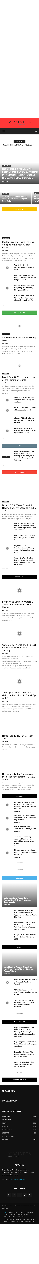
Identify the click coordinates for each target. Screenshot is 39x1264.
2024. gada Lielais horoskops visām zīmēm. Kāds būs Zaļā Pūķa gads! (19, 695)
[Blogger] (9, 1195)
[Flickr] (19, 1195)
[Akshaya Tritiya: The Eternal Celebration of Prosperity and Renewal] (7, 420)
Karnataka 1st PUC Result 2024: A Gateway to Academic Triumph (25, 982)
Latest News (6, 165)
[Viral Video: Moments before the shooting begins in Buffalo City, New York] (7, 818)
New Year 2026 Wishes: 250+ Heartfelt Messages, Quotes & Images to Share (25, 278)
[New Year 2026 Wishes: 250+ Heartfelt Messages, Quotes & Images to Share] (7, 278)
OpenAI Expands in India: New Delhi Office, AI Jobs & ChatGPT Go (25, 538)
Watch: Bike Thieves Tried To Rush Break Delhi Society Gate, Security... (19, 648)
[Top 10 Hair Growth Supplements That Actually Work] (7, 267)
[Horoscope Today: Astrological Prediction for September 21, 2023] (19, 762)
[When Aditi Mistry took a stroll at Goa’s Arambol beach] (7, 410)
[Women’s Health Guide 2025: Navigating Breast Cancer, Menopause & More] (7, 288)
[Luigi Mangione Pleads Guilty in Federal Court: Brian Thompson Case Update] (15, 194)
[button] (3, 131)
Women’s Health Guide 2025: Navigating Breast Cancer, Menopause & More (24, 288)
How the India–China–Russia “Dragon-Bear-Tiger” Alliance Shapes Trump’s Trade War (24, 298)
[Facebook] (14, 1195)
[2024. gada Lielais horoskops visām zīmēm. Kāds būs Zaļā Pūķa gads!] (19, 681)
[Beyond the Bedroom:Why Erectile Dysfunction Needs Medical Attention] (7, 1054)
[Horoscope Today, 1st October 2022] (19, 724)
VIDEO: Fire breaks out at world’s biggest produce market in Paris (25, 992)
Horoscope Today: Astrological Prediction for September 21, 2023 (19, 775)
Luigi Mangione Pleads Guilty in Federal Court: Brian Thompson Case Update (17, 900)
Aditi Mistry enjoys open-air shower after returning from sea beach (24, 400)
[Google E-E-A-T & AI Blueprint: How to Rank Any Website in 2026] (19, 489)
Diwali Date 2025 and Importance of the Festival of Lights (19, 378)
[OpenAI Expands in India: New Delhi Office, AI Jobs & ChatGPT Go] (7, 538)
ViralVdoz (5, 250)
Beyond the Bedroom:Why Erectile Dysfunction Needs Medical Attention (24, 1054)
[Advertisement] (19, 19)
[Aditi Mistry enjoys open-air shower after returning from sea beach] (7, 400)
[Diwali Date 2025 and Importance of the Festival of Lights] (19, 365)
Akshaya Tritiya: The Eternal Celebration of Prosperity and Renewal (25, 420)
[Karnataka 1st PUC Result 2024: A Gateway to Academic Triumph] (7, 982)
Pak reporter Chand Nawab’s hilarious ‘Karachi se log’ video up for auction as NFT (25, 430)
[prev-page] (3, 305)
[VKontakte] (30, 1195)
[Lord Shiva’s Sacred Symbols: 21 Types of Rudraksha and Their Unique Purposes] (19, 590)
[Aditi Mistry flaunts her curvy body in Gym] (19, 326)
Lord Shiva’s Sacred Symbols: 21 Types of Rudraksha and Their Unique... (18, 604)
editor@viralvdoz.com (18, 1179)
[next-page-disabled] (7, 465)
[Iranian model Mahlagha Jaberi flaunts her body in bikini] (7, 829)
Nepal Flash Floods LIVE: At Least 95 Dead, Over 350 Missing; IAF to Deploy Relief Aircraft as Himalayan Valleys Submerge (24, 456)
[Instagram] (25, 1195)
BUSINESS (5, 193)
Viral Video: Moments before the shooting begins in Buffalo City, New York (25, 818)
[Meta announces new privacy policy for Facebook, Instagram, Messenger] (7, 852)
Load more (18, 1072)
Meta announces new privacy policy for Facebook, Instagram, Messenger (25, 852)
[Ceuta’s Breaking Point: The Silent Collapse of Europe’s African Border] (19, 226)
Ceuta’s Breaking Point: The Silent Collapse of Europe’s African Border (18, 245)
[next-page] (7, 305)
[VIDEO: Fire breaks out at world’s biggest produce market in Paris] (7, 992)
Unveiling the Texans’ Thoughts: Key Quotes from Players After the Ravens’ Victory (19, 969)
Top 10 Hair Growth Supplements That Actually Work (24, 267)
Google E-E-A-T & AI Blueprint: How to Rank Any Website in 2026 (19, 506)
